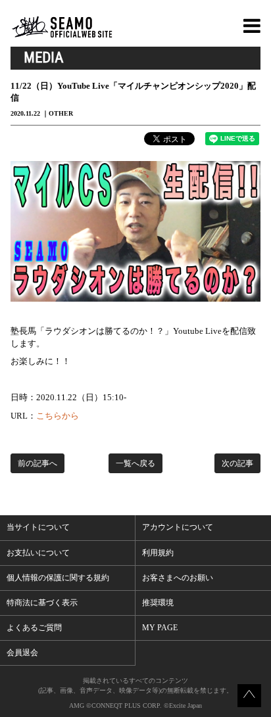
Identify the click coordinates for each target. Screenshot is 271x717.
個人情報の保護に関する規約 (58, 577)
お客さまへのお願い (177, 577)
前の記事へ (37, 463)
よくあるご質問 (34, 627)
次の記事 (237, 463)
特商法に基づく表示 (42, 602)
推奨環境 (158, 602)
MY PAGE (160, 627)
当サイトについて (38, 527)
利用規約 (158, 552)
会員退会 (22, 652)
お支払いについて (38, 552)
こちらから (57, 416)
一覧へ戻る (135, 463)
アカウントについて (177, 527)
